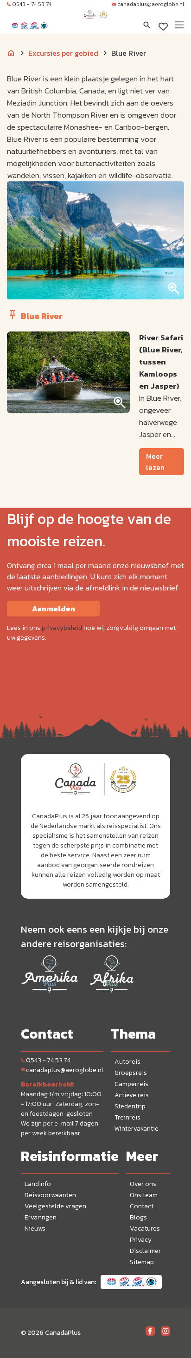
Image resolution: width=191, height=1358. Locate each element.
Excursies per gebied (63, 53)
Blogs (138, 1217)
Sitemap (142, 1262)
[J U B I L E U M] (95, 23)
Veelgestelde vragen (55, 1206)
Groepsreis (131, 1073)
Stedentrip (130, 1106)
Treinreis (127, 1117)
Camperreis (131, 1084)
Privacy (141, 1240)
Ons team (144, 1195)
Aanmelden (53, 608)
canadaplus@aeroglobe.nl (150, 4)
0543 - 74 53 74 (31, 4)
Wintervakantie (137, 1128)
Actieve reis (132, 1095)
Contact (141, 1206)
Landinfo (38, 1184)
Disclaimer (145, 1251)
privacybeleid (62, 628)
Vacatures (145, 1228)
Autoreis (127, 1062)
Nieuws (35, 1228)
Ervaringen (41, 1217)
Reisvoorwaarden (50, 1195)
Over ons (143, 1184)
